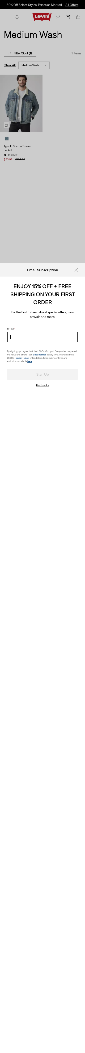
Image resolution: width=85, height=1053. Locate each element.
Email (11, 328)
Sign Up (42, 374)
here (29, 361)
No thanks (42, 385)
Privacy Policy (22, 358)
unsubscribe (39, 354)
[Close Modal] (77, 270)
